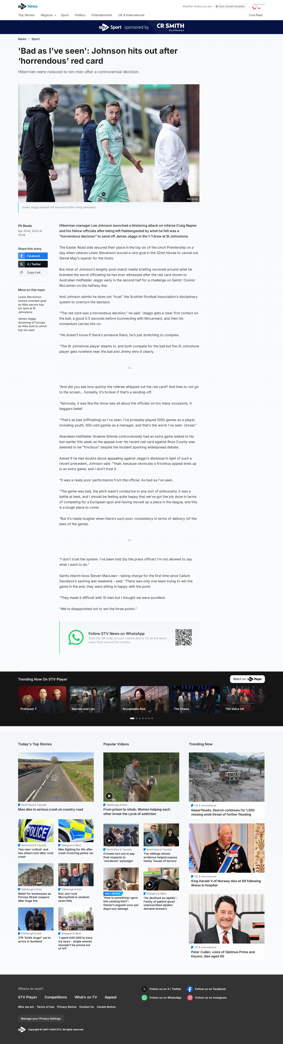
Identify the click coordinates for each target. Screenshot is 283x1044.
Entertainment (102, 15)
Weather (188, 6)
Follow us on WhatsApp (165, 997)
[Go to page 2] (136, 718)
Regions (47, 15)
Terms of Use (45, 1006)
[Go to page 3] (140, 718)
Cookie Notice (106, 1006)
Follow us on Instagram (211, 997)
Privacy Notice (66, 1006)
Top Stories (26, 15)
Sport (65, 15)
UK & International (131, 15)
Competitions (56, 997)
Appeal (110, 997)
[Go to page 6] (149, 718)
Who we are (26, 1006)
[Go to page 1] (132, 718)
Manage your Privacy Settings (41, 1018)
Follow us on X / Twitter (165, 989)
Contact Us (86, 1006)
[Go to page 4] (143, 718)
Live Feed (256, 15)
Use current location (232, 6)
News (22, 39)
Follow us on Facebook (210, 989)
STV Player (27, 997)
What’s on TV (86, 997)
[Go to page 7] (152, 718)
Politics (80, 15)
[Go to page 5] (146, 718)
